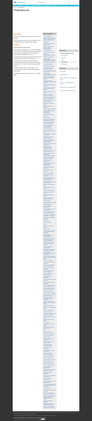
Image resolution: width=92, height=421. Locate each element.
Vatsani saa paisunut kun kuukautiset (49, 283)
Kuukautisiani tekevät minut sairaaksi (50, 280)
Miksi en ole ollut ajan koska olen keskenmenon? (49, 393)
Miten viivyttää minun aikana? (48, 106)
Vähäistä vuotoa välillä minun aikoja (48, 339)
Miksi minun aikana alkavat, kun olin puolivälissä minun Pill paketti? (50, 385)
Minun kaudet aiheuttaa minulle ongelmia (49, 271)
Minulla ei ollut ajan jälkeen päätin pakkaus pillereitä (49, 120)
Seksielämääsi (64, 64)
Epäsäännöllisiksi (47, 204)
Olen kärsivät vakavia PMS (50, 108)
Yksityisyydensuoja (31, 417)
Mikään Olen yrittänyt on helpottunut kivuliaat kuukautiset (49, 298)
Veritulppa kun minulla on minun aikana (49, 351)
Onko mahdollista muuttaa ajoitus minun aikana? (49, 212)
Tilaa (43, 419)
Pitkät (45, 224)
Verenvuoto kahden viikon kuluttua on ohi (49, 44)
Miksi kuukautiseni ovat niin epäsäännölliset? (50, 382)
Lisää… (54, 5)
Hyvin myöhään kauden (49, 365)
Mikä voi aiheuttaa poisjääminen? (47, 367)
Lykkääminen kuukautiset (49, 333)
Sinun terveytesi (64, 55)
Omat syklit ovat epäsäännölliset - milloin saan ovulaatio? (49, 235)
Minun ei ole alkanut (48, 260)
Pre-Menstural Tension (48, 335)
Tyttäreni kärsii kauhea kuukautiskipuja (48, 247)
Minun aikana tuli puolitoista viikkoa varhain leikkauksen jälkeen (50, 257)
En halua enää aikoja (48, 129)
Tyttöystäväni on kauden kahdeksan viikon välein (49, 250)
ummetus (32, 54)
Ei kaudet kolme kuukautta (49, 292)
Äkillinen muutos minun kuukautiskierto (49, 342)
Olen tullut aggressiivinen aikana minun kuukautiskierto (49, 111)
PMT (45, 329)
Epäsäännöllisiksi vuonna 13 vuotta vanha (49, 209)
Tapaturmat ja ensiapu (36, 5)
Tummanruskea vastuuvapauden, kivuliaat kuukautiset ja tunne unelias (50, 59)
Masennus (20, 5)
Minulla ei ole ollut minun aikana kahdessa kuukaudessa (49, 164)
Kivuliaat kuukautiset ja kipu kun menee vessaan (50, 314)
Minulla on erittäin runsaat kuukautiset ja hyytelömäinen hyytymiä (49, 154)
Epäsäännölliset (47, 200)
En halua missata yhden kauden (49, 192)
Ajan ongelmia (47, 322)
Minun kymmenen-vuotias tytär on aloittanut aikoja (49, 286)
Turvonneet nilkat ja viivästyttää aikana (48, 345)
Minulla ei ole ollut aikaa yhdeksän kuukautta (49, 158)
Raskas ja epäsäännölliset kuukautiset (49, 85)
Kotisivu (15, 7)
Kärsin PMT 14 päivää (48, 172)
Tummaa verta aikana (48, 56)
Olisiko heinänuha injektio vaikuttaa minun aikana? (49, 407)
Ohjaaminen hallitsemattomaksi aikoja (49, 54)
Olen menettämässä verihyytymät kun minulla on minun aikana (49, 140)
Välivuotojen (46, 41)
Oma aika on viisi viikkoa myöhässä (49, 262)
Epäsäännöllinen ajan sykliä (50, 202)
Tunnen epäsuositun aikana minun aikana (49, 134)
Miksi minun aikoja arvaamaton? (48, 379)
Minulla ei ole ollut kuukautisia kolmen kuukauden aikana (48, 147)
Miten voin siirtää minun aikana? (49, 103)
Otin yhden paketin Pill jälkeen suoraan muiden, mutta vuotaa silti (49, 178)
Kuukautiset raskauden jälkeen (49, 324)
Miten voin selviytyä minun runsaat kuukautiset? (49, 98)
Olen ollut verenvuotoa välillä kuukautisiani (48, 137)
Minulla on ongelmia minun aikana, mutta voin (49, 151)
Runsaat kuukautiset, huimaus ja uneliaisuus (48, 95)
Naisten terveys (63, 50)
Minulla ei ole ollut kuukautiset (47, 161)
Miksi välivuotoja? (47, 388)
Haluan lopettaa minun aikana (48, 195)
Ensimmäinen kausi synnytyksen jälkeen (48, 354)
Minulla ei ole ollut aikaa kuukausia (49, 168)
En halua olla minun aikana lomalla (49, 131)
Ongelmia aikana (47, 337)
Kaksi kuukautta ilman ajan (49, 359)
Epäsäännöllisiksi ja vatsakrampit (48, 206)
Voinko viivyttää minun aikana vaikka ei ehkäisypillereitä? (48, 47)
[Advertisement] (38, 21)
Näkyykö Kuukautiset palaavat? (48, 401)
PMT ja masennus (48, 331)
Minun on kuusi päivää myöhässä (48, 268)
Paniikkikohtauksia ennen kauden (49, 317)
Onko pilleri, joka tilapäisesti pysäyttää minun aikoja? (50, 215)
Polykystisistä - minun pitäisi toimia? (68, 87)
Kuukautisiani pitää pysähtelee (48, 277)
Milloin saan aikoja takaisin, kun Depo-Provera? (49, 370)
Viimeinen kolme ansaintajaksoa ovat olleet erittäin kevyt (49, 253)
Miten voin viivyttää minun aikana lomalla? (49, 101)
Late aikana (46, 220)
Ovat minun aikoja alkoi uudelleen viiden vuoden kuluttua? (49, 77)
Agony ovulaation (47, 35)
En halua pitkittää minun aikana (49, 188)
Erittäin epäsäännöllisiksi (49, 363)
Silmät (26, 5)
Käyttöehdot (22, 417)
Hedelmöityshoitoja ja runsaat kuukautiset (48, 68)
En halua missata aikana (49, 190)
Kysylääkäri (64, 62)
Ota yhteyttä (38, 417)
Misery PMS (46, 228)
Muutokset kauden (48, 50)
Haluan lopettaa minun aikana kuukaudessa (48, 198)
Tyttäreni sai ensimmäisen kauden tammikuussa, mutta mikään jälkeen (49, 239)
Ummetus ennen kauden (49, 52)
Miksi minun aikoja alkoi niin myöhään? (50, 390)
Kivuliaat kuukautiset (48, 311)
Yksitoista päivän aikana (49, 66)
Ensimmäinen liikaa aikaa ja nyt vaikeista (50, 71)
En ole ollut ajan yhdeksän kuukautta (49, 218)
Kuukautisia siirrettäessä (49, 62)
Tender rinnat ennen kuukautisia (48, 348)
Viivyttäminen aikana (48, 64)
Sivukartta (44, 417)
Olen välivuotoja (47, 117)
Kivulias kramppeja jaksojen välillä (50, 308)
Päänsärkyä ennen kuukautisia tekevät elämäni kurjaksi (50, 81)
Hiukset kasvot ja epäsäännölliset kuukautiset (50, 74)
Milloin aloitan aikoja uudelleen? (48, 373)
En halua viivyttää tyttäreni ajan (49, 185)
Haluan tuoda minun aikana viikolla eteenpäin (49, 182)
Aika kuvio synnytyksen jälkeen (49, 320)
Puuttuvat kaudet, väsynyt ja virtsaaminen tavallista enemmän (49, 231)
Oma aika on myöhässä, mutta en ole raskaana (49, 265)
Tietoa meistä (16, 417)
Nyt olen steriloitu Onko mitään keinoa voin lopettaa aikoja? (49, 302)
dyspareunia (29, 49)
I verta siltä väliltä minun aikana (49, 115)
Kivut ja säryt (47, 5)
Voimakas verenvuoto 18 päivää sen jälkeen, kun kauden (49, 88)
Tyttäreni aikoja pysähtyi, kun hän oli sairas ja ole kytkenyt (49, 243)
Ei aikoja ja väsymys (48, 290)
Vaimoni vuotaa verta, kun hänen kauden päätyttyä (49, 288)
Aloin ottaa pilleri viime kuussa (48, 170)
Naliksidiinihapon (63, 74)
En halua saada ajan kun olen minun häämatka (49, 123)
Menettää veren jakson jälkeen (49, 226)
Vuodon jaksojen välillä (48, 356)
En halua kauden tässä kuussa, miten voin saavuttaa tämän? (49, 126)
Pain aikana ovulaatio (48, 305)
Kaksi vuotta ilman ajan (49, 361)
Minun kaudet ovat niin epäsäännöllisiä (48, 274)
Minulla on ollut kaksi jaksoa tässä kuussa (50, 144)
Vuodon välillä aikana (48, 357)
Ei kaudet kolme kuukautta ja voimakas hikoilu (49, 295)
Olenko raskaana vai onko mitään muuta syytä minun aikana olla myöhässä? (49, 39)
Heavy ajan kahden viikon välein (49, 92)
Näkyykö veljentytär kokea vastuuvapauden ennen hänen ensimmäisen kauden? (49, 397)
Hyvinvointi (63, 57)
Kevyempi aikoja (47, 222)
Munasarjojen (63, 71)
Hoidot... (63, 60)
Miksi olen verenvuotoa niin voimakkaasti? (49, 376)
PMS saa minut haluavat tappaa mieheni (49, 327)
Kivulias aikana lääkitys (49, 310)
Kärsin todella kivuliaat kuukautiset (48, 175)
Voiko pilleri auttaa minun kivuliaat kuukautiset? (49, 404)
